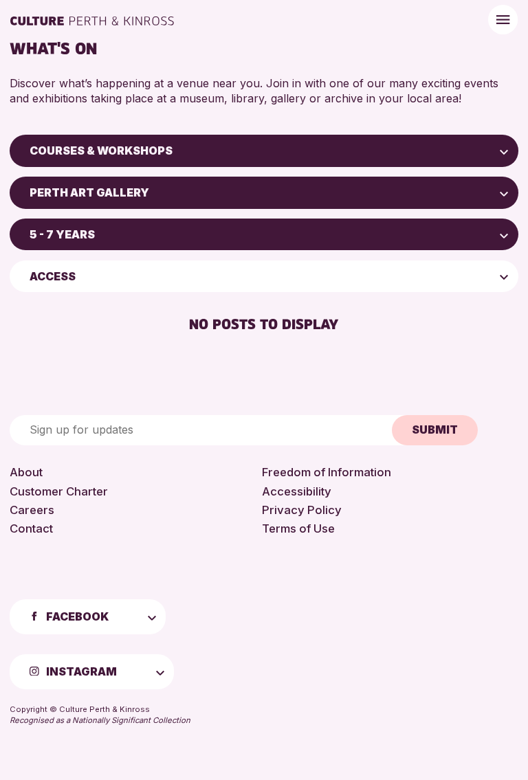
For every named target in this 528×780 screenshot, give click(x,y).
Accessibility (296, 491)
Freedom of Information (326, 472)
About (26, 472)
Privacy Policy (302, 510)
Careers (32, 510)
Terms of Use (298, 528)
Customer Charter (59, 491)
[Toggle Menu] (503, 19)
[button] (504, 150)
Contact (31, 528)
